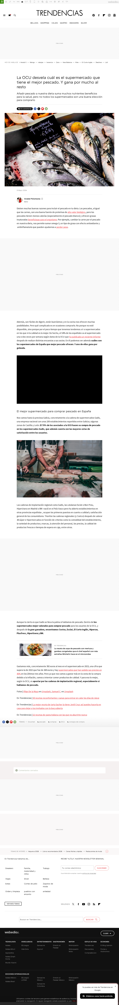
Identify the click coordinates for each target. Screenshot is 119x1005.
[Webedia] (12, 932)
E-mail (46, 108)
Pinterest (93, 15)
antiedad (46, 891)
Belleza (46, 879)
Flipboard (104, 15)
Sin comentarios (25, 109)
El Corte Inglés (87, 62)
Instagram (109, 15)
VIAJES (54, 23)
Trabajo (46, 868)
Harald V (23, 62)
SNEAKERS (74, 23)
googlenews (114, 15)
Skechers (99, 62)
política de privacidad (89, 873)
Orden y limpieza (12, 891)
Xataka (7, 945)
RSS (94, 904)
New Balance (67, 62)
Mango (32, 62)
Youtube (83, 904)
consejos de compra (76, 722)
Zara (57, 62)
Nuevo (9, 15)
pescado (42, 722)
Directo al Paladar (56, 946)
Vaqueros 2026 (33, 851)
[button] (33, 198)
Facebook (99, 15)
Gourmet (31, 722)
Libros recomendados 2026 (53, 851)
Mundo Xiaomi (10, 963)
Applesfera (9, 953)
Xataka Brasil (10, 981)
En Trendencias (60, 645)
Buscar (15, 15)
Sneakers (9, 868)
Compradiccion (90, 953)
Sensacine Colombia (41, 985)
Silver (26, 879)
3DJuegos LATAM (25, 979)
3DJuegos (25, 945)
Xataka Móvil (10, 949)
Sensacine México (41, 979)
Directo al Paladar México (58, 979)
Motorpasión (73, 945)
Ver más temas (13, 904)
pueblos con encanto (29, 892)
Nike (76, 62)
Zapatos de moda (48, 885)
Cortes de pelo (30, 883)
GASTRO (63, 23)
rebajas (40, 62)
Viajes (7, 879)
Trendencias (89, 945)
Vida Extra (25, 949)
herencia (50, 62)
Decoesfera (89, 949)
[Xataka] (2, 2)
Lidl (106, 62)
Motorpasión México (73, 979)
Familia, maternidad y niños (29, 871)
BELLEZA (34, 23)
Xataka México (10, 978)
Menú (4, 15)
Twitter (38, 108)
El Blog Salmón (106, 945)
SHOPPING (44, 23)
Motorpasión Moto (73, 950)
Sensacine (41, 945)
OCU (63, 722)
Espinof (40, 949)
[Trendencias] (59, 13)
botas (7, 883)
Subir (105, 933)
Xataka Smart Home (10, 958)
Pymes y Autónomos (105, 950)
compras (53, 722)
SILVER (84, 23)
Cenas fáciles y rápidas (74, 851)
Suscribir (101, 868)
